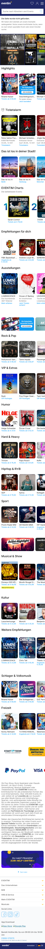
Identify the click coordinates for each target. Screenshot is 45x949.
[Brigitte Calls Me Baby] (31, 57)
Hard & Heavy (10, 436)
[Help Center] (22, 859)
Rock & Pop (8, 335)
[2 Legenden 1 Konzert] (31, 42)
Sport (5, 501)
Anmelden (31, 945)
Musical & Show (11, 556)
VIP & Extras (9, 368)
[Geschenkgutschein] (17, 323)
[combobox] (20, 11)
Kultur (5, 597)
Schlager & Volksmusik (16, 675)
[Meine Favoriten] (32, 3)
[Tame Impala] (12, 42)
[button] (22, 872)
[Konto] (37, 3)
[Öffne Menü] (42, 3)
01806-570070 (7, 938)
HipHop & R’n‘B (11, 469)
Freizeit (6, 708)
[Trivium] (12, 57)
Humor (5, 404)
